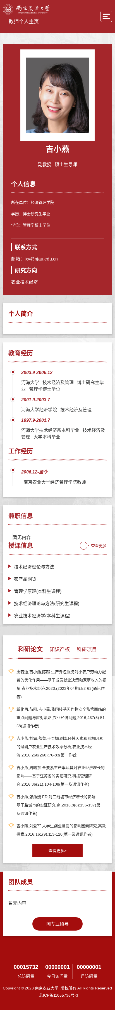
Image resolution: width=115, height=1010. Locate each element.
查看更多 (99, 545)
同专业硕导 (57, 923)
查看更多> (57, 850)
